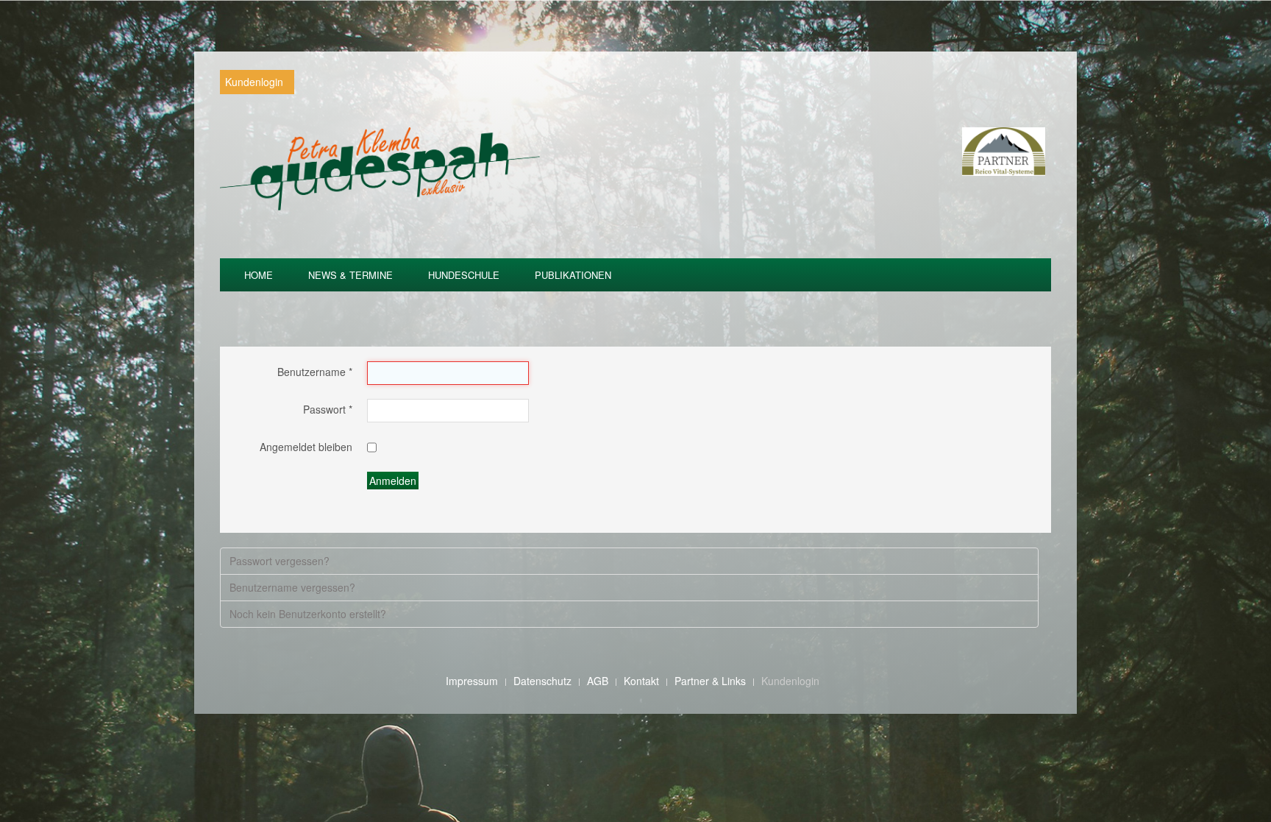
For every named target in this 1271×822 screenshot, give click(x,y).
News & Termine (350, 275)
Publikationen (573, 275)
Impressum (472, 681)
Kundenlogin (254, 82)
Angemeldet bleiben (306, 447)
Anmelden (392, 480)
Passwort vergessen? (279, 560)
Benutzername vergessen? (292, 587)
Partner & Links (710, 681)
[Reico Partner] (1003, 150)
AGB (597, 681)
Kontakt (641, 681)
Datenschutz (542, 681)
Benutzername (314, 372)
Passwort (327, 410)
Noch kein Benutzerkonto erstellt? (307, 613)
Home (258, 275)
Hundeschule (463, 275)
